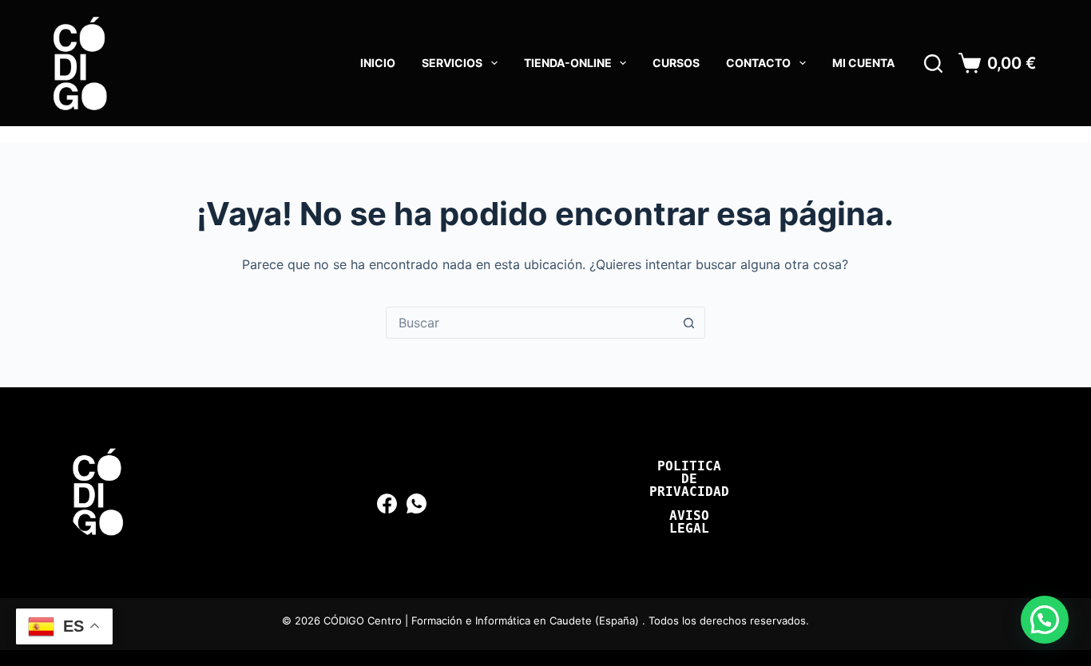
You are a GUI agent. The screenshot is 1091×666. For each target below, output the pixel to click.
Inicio (377, 62)
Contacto (758, 62)
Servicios (452, 62)
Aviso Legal (689, 522)
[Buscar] (933, 63)
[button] (1045, 620)
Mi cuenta (863, 62)
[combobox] (530, 323)
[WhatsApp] (416, 503)
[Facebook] (387, 503)
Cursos (676, 62)
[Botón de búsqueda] (689, 322)
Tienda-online (568, 62)
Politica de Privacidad (689, 479)
